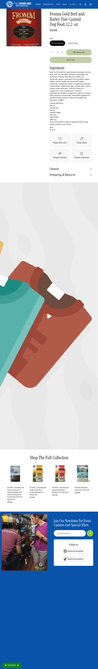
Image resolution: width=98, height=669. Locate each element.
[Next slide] (24, 473)
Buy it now (71, 60)
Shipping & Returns (62, 174)
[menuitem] (64, 4)
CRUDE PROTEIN (56, 103)
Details (54, 169)
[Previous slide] (6, 473)
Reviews (12, 665)
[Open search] (80, 4)
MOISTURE (54, 117)
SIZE (51, 127)
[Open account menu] (85, 4)
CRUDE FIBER (55, 113)
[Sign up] (90, 533)
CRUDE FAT (54, 108)
